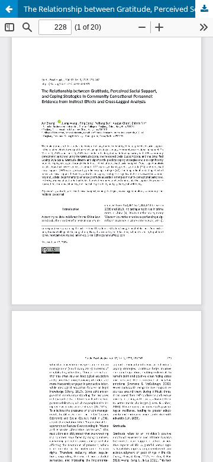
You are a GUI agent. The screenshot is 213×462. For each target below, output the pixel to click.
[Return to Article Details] (9, 9)
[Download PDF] (204, 9)
